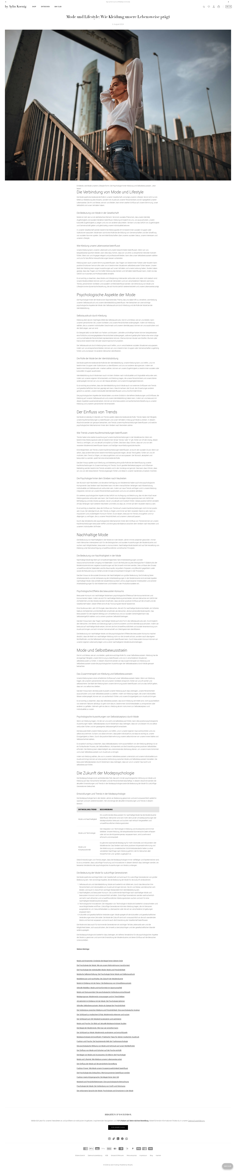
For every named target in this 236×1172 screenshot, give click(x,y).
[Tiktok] (113, 1138)
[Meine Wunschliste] (208, 6)
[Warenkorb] (218, 6)
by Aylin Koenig (114, 1165)
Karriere (158, 1155)
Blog (151, 1155)
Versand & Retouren (117, 1155)
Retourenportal (132, 1155)
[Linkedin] (118, 1138)
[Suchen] (203, 6)
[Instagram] (109, 1138)
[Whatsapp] (126, 1138)
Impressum (143, 1155)
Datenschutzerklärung (95, 1155)
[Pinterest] (122, 1138)
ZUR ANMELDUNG (118, 1127)
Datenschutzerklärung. (196, 1121)
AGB (106, 1155)
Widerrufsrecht (80, 1155)
